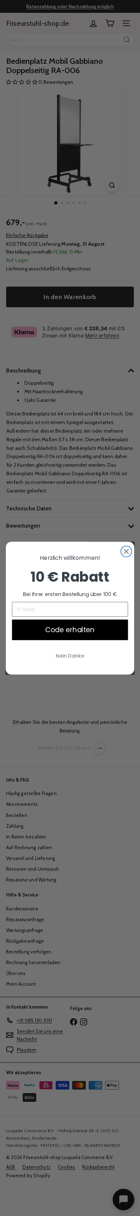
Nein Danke (70, 655)
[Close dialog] (126, 551)
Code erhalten (70, 629)
